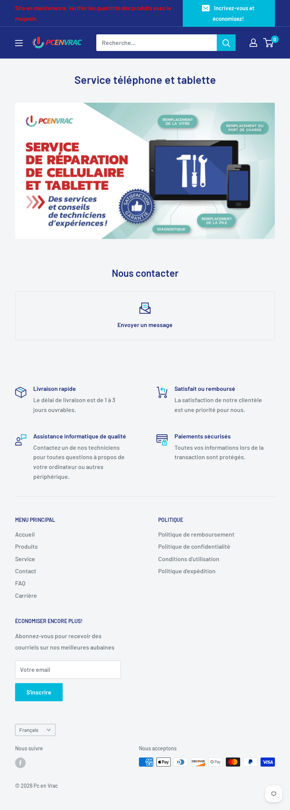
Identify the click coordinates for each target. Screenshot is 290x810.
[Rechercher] (226, 42)
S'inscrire (38, 692)
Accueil (25, 534)
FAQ (20, 582)
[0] (268, 42)
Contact (25, 570)
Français (29, 730)
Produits (26, 546)
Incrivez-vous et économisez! (234, 13)
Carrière (26, 595)
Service (25, 558)
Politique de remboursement (196, 534)
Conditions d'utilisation (188, 558)
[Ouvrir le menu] (19, 43)
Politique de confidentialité (194, 546)
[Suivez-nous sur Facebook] (20, 763)
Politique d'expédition (187, 570)
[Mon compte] (253, 43)
